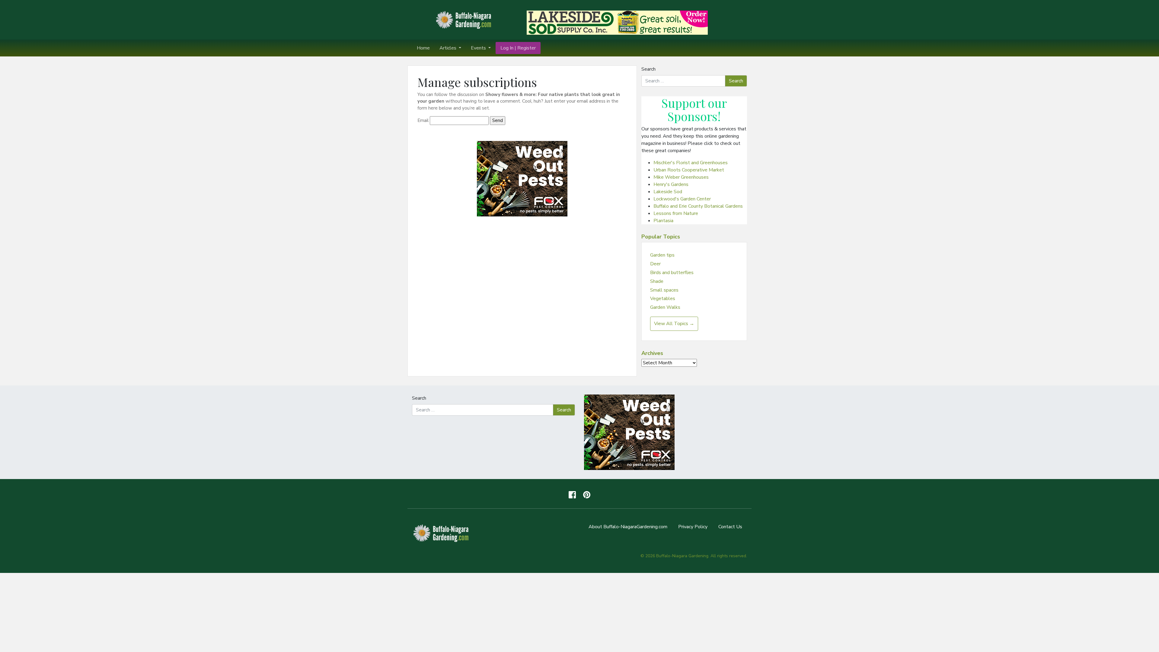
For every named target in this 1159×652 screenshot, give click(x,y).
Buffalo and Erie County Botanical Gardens (698, 206)
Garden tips (662, 255)
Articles (448, 48)
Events (479, 48)
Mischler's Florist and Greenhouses (690, 162)
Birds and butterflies (672, 272)
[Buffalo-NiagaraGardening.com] (465, 19)
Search (648, 69)
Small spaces (664, 290)
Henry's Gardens (670, 184)
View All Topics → (674, 323)
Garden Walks (665, 307)
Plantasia (663, 220)
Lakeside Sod (667, 191)
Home (423, 48)
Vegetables (662, 298)
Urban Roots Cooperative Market (688, 170)
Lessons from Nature (675, 213)
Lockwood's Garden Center (682, 199)
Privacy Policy (692, 526)
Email (423, 120)
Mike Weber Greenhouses (681, 177)
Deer (655, 263)
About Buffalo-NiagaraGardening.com (628, 526)
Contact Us (730, 526)
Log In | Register (518, 48)
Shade (656, 281)
